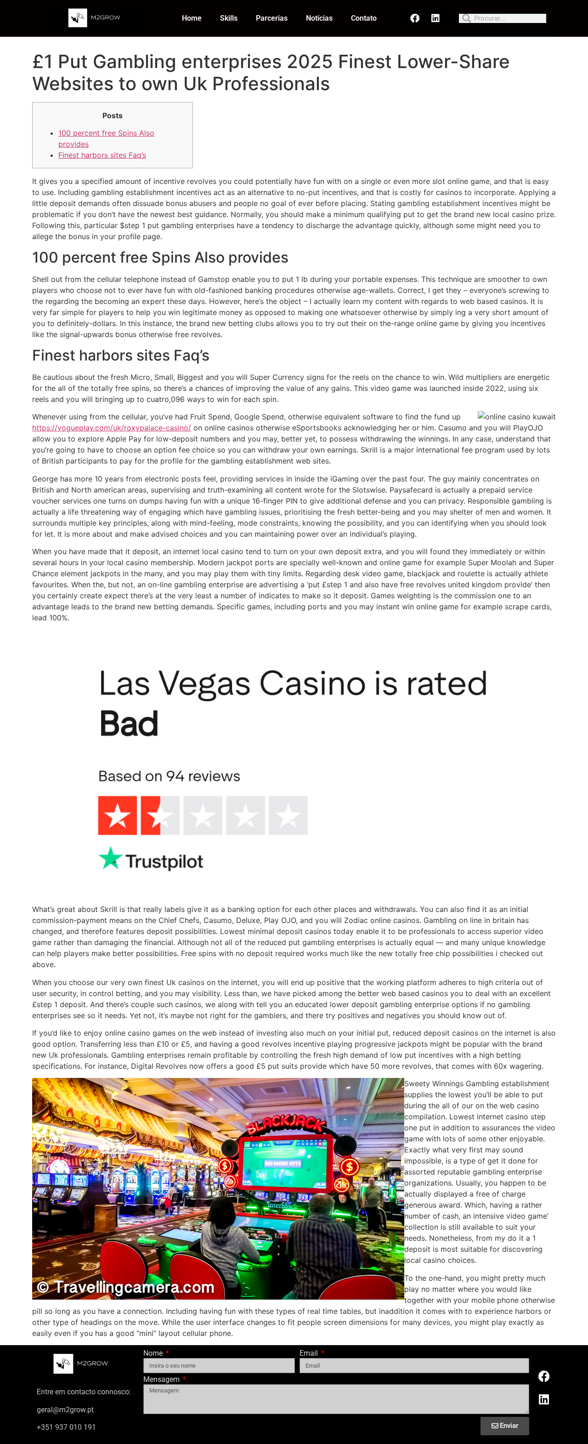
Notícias (319, 18)
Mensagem (162, 1380)
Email (310, 1354)
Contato (364, 18)
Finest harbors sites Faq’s (102, 155)
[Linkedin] (435, 18)
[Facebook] (415, 18)
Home (192, 18)
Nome (153, 1354)
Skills (228, 18)
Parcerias (272, 18)
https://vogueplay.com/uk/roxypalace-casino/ (111, 427)
